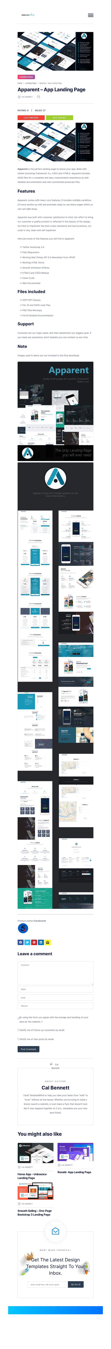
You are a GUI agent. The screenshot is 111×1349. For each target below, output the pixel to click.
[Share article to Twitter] (27, 942)
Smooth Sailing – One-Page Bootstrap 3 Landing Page (35, 1212)
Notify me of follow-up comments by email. (42, 1030)
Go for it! (75, 1284)
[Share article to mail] (48, 942)
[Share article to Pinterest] (34, 942)
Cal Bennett (27, 97)
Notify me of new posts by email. (37, 1039)
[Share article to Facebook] (21, 942)
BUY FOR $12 (59, 118)
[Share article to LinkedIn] (41, 942)
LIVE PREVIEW (31, 118)
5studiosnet (40, 920)
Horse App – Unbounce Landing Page (32, 1176)
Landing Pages (26, 77)
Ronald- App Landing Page (74, 1172)
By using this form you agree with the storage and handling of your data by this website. (53, 1019)
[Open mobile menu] (89, 15)
